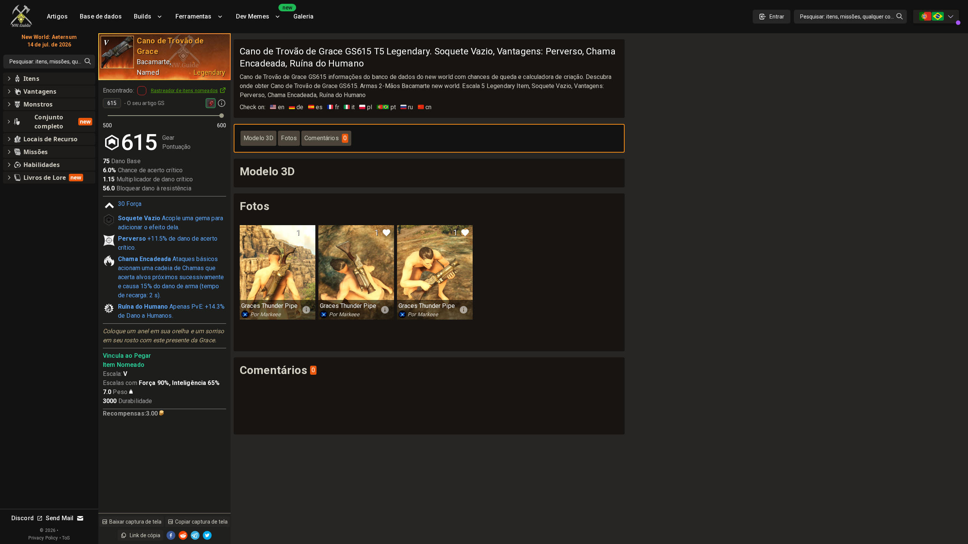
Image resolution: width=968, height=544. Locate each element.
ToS (66, 538)
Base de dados (101, 16)
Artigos (57, 16)
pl (365, 107)
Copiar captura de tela (201, 522)
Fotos (289, 138)
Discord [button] (22, 518)
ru (406, 107)
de (296, 107)
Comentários (325, 138)
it (349, 107)
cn (425, 107)
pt (386, 107)
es (315, 107)
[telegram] (195, 535)
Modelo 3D (258, 138)
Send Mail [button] (59, 518)
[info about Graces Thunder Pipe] (306, 309)
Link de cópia (145, 535)
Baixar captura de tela (135, 522)
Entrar (776, 17)
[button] (49, 79)
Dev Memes (261, 14)
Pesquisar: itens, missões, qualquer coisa (848, 17)
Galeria (303, 16)
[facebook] (170, 535)
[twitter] (207, 535)
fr (333, 107)
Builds (142, 16)
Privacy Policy (43, 538)
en (277, 107)
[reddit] (183, 535)
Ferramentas (193, 16)
